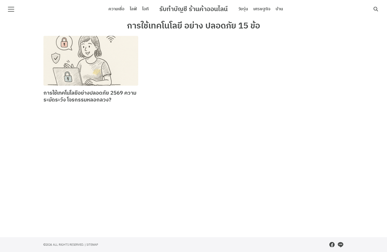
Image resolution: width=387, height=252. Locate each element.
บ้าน (279, 9)
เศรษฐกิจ (261, 9)
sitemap (92, 244)
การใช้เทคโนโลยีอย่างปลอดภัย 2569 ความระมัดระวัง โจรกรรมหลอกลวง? (89, 96)
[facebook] (332, 244)
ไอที (145, 9)
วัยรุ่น (243, 9)
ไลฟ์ (133, 9)
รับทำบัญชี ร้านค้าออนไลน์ (193, 9)
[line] (340, 244)
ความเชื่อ (116, 9)
